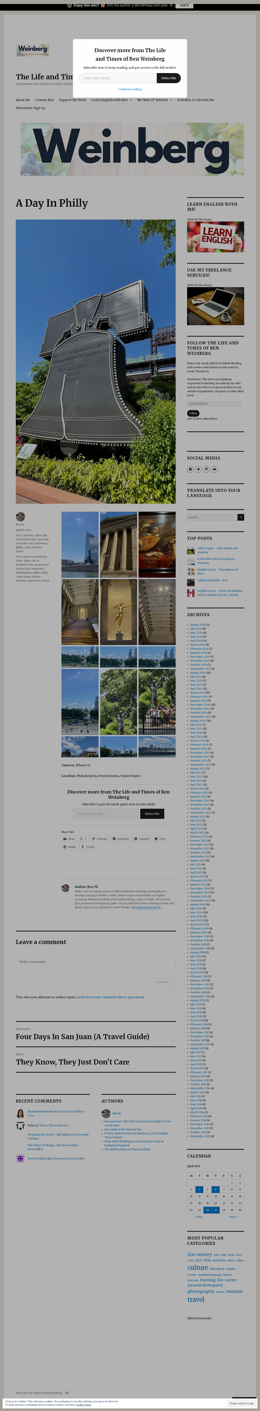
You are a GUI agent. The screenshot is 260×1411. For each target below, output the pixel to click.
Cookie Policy (83, 1404)
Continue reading (130, 89)
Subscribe (168, 78)
